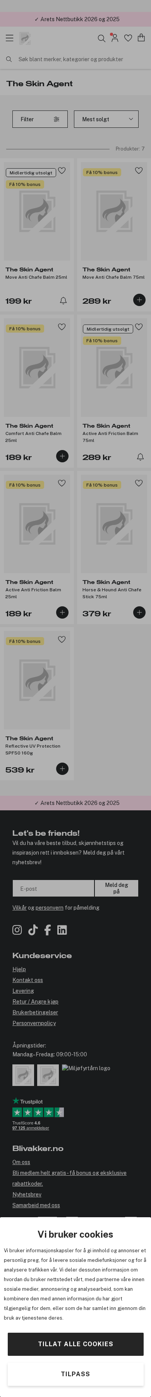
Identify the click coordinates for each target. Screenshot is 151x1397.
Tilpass (75, 1374)
